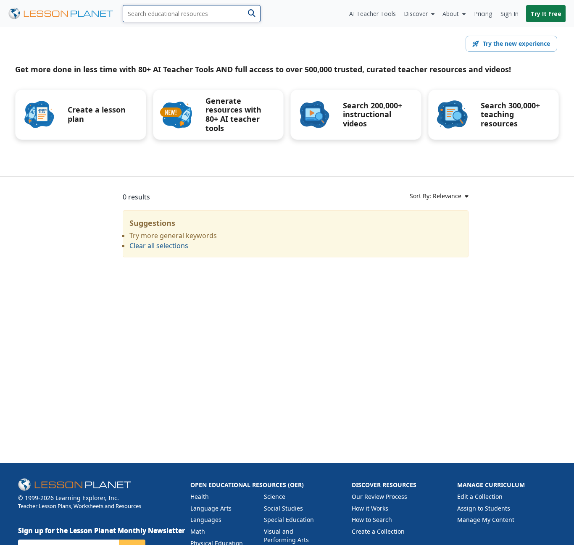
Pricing (483, 14)
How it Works (370, 508)
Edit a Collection (480, 496)
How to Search (372, 520)
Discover (416, 14)
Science (274, 496)
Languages (205, 520)
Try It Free (545, 14)
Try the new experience (516, 43)
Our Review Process (379, 496)
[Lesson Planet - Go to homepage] (65, 13)
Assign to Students (483, 508)
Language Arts (211, 508)
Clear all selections (158, 245)
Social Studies (283, 508)
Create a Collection (378, 531)
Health (199, 496)
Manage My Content (485, 520)
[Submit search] (251, 13)
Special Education (289, 520)
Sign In (509, 14)
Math (197, 531)
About (450, 14)
